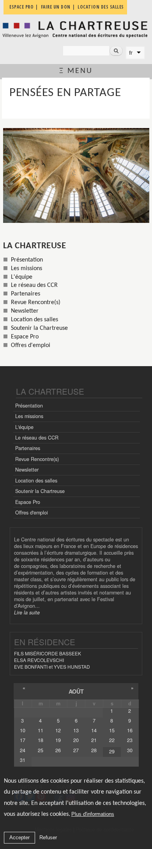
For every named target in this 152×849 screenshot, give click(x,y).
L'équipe (21, 277)
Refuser (48, 837)
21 (94, 740)
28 (94, 750)
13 (76, 730)
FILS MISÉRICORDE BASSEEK (47, 653)
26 (58, 750)
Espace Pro (25, 337)
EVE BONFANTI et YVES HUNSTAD (52, 666)
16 (130, 730)
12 (58, 730)
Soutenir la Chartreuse (39, 328)
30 (130, 750)
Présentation (27, 260)
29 (112, 751)
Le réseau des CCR (34, 285)
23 (130, 740)
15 (112, 730)
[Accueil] (76, 29)
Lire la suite (27, 612)
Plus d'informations (92, 814)
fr (131, 52)
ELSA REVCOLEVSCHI (39, 660)
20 (76, 740)
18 (40, 740)
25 (40, 750)
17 (22, 740)
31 (22, 760)
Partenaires (25, 294)
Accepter (19, 837)
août (76, 691)
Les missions (26, 268)
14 (94, 730)
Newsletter (25, 311)
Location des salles (34, 320)
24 (22, 750)
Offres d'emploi (30, 345)
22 (112, 740)
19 (58, 740)
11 (40, 730)
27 (76, 750)
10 (22, 730)
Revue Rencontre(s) (35, 302)
